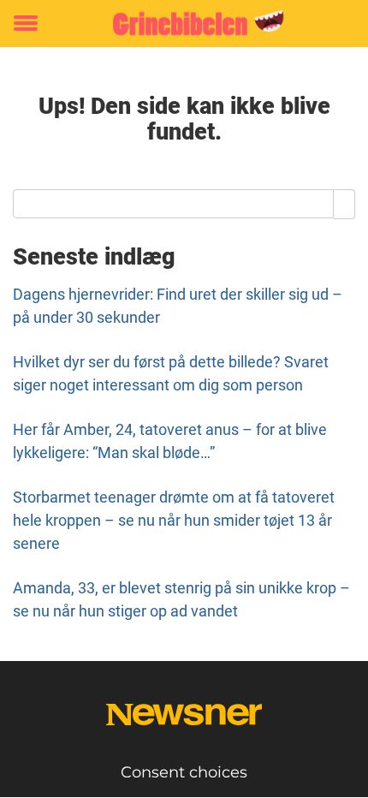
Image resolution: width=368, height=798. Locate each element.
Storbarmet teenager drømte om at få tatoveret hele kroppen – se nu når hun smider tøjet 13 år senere (174, 520)
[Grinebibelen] (184, 24)
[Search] (344, 203)
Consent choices (184, 772)
